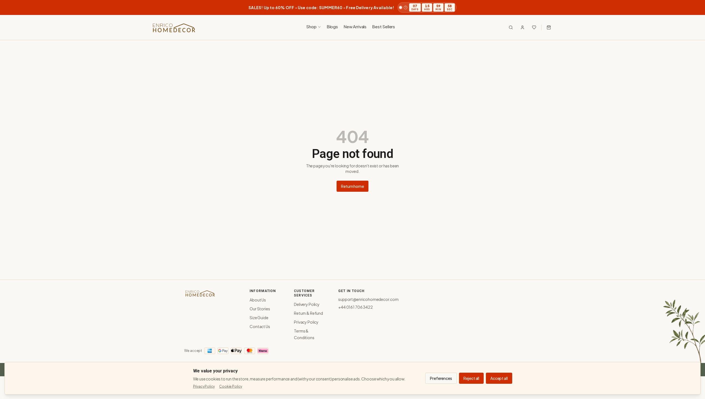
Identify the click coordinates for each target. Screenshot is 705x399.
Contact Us (260, 326)
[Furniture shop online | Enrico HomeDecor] (173, 27)
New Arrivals (354, 26)
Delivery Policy (307, 304)
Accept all (498, 378)
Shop (311, 26)
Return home (352, 186)
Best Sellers (383, 26)
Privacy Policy (306, 321)
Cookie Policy (230, 386)
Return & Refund (308, 313)
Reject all (471, 378)
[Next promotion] (692, 7)
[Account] (522, 27)
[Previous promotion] (12, 7)
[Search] (510, 27)
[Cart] (548, 27)
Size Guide (259, 317)
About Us (258, 299)
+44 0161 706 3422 (355, 307)
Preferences (441, 378)
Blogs (332, 26)
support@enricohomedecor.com (368, 299)
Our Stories (260, 308)
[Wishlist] (534, 27)
